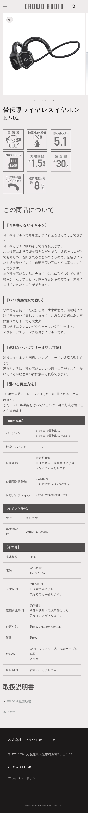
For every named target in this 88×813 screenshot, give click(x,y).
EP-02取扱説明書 (19, 701)
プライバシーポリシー (23, 778)
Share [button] (11, 711)
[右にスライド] (53, 100)
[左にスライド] (34, 100)
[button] (5, 6)
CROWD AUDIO (39, 805)
